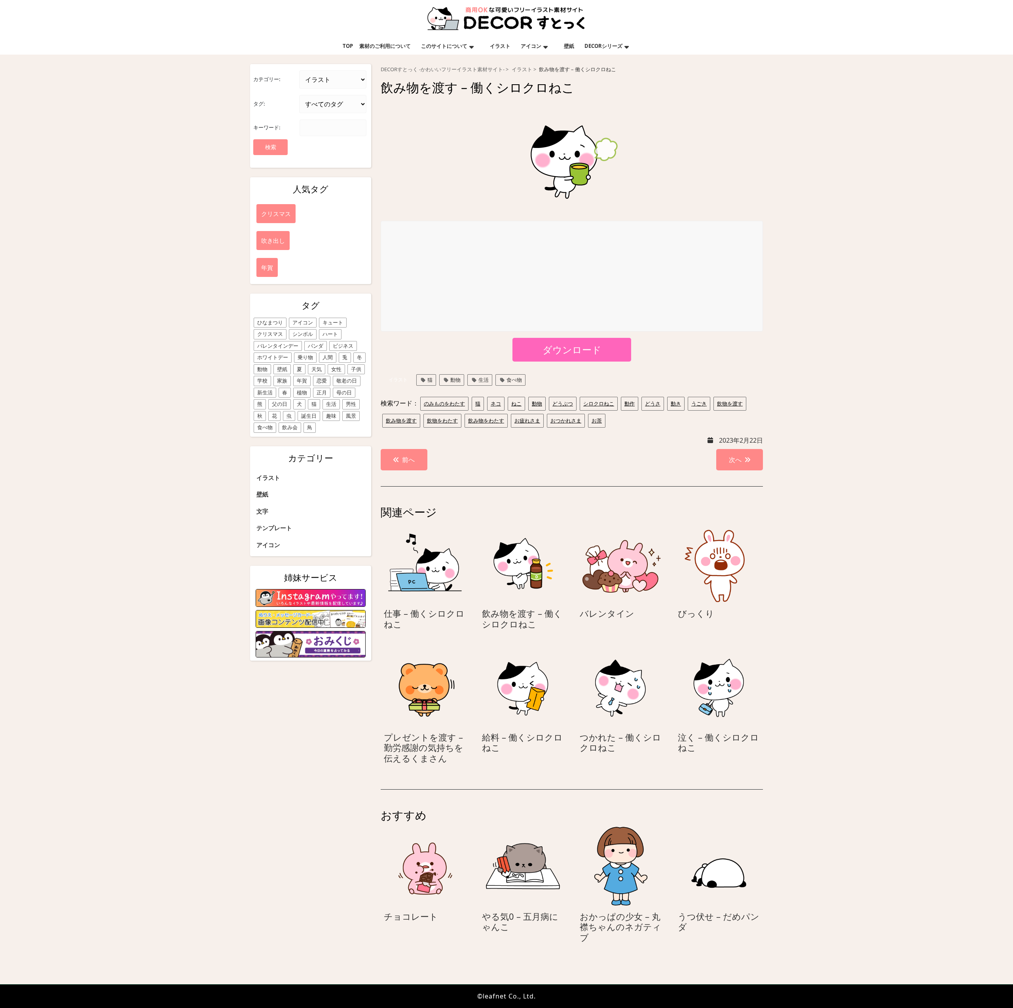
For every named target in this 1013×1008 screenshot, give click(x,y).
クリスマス (270, 333)
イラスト (500, 45)
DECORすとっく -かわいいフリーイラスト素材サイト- (443, 69)
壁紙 (569, 45)
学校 (262, 380)
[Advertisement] (572, 276)
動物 (262, 369)
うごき (699, 403)
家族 (282, 380)
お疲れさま (527, 420)
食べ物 (265, 427)
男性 (351, 403)
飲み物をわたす (486, 420)
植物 (302, 392)
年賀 (302, 380)
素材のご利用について (385, 45)
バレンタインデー (277, 345)
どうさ (652, 403)
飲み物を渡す (401, 420)
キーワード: (266, 127)
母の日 (344, 392)
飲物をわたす (442, 420)
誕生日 (309, 415)
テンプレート (274, 528)
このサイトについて (444, 45)
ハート (330, 333)
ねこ (516, 403)
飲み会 (290, 427)
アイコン (531, 45)
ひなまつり (270, 322)
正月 (322, 392)
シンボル (302, 333)
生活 (331, 403)
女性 (336, 369)
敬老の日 (346, 380)
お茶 (597, 420)
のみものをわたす (444, 403)
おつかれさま (565, 420)
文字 (262, 511)
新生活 (265, 392)
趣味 (331, 415)
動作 (629, 403)
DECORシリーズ (603, 45)
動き (676, 403)
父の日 (279, 403)
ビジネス (343, 345)
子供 (356, 369)
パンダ (315, 345)
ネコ (496, 403)
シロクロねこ (598, 403)
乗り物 (305, 357)
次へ (735, 459)
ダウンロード (572, 349)
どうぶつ (562, 403)
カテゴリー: (266, 79)
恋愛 (322, 380)
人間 (327, 357)
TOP (348, 45)
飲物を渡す (730, 403)
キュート (332, 322)
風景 (351, 415)
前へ (408, 459)
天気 (316, 369)
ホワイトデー (272, 357)
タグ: (259, 103)
